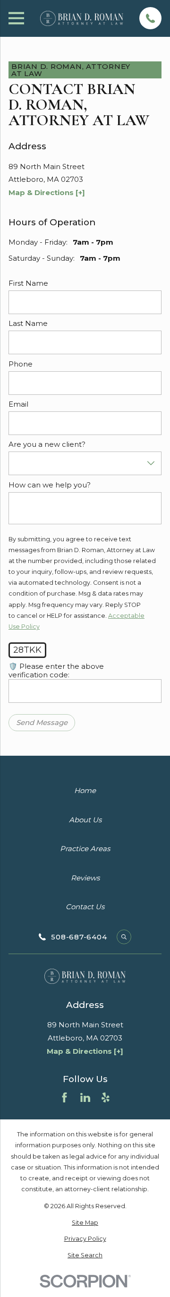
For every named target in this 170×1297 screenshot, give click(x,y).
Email (18, 404)
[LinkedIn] (85, 1097)
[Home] (81, 18)
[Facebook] (64, 1097)
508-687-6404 (79, 936)
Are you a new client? (46, 444)
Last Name (28, 323)
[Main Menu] (16, 18)
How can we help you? (49, 484)
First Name (28, 283)
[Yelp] (105, 1097)
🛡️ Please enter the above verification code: (56, 670)
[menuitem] (85, 1222)
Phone (20, 363)
